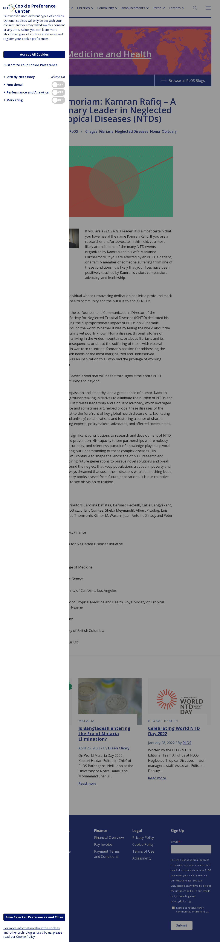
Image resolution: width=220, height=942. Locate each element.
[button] (19, 77)
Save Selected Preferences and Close (34, 917)
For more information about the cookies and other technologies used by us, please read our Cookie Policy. (32, 932)
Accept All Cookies (34, 54)
